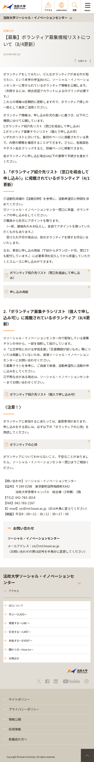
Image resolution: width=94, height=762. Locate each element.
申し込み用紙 (19, 292)
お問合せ (14, 658)
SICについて (16, 605)
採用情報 (15, 729)
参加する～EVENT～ (20, 640)
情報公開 (15, 719)
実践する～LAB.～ (19, 623)
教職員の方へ (18, 739)
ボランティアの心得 (23, 444)
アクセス (14, 591)
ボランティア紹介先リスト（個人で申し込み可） (43, 394)
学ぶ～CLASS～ (18, 614)
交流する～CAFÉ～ (20, 632)
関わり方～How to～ (21, 649)
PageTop (87, 755)
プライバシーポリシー (24, 709)
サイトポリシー (19, 699)
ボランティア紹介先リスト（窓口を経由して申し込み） (45, 275)
